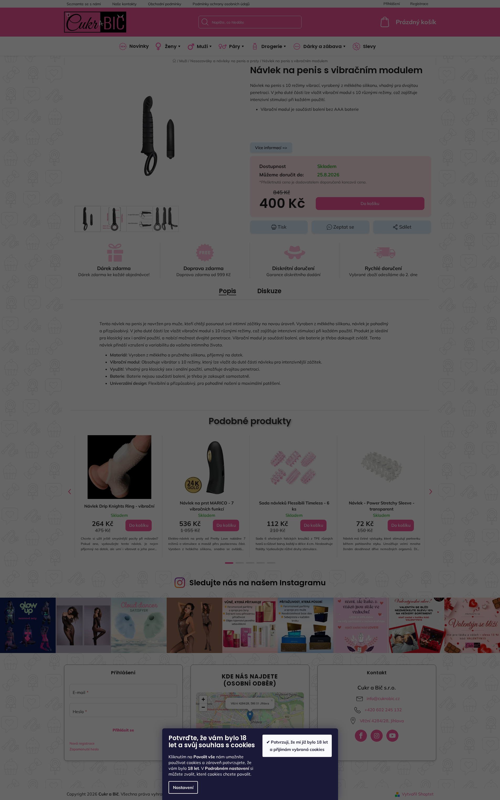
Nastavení (183, 787)
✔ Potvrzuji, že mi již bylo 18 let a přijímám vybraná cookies (297, 745)
